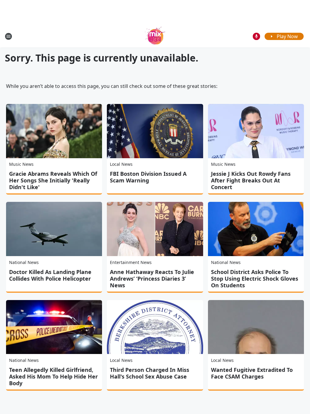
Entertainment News (131, 262)
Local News (121, 164)
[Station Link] (155, 36)
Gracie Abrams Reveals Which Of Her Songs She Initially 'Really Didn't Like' (53, 180)
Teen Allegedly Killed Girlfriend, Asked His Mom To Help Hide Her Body (53, 376)
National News (24, 262)
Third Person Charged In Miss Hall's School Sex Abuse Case (149, 373)
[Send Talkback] (256, 36)
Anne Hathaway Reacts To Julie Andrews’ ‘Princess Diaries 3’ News (152, 279)
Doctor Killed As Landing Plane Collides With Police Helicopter (50, 275)
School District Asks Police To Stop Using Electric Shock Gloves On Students (254, 279)
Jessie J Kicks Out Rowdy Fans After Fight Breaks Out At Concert (251, 180)
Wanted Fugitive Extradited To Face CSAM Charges (252, 373)
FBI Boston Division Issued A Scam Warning (148, 177)
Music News (21, 164)
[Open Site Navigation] (8, 36)
